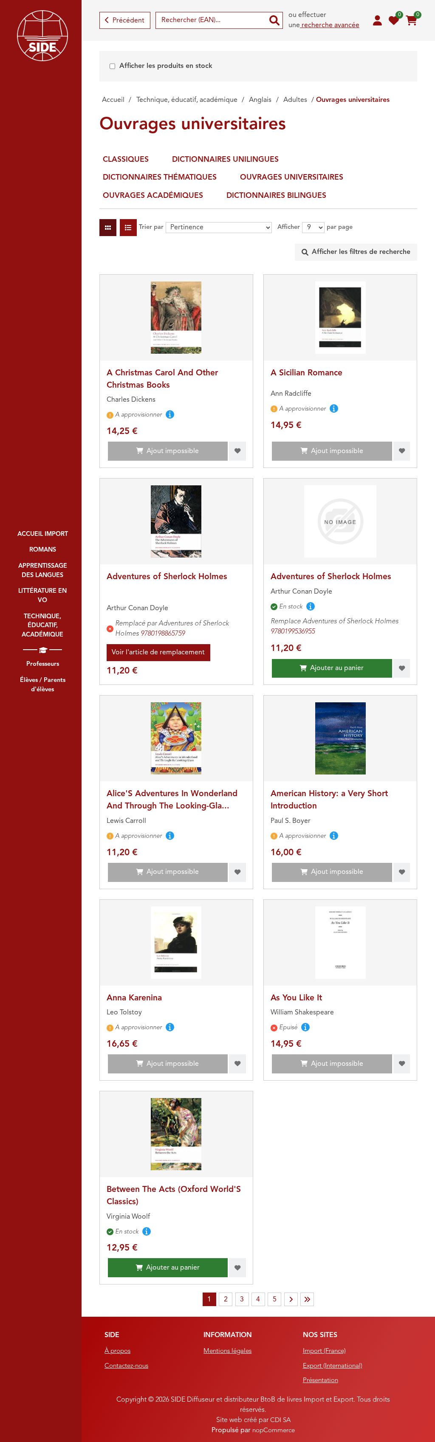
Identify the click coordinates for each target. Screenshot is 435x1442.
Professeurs (42, 664)
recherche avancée (329, 25)
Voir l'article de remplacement (158, 652)
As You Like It (296, 998)
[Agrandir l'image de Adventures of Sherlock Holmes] (176, 521)
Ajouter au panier (337, 668)
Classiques (126, 159)
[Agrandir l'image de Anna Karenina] (176, 943)
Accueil (113, 100)
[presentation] (356, 252)
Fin (307, 1299)
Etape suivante (291, 1299)
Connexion (377, 20)
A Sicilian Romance (306, 373)
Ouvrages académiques (153, 196)
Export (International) (332, 1366)
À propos (117, 1351)
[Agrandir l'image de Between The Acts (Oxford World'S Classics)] (176, 1134)
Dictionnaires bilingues (276, 196)
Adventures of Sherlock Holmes (167, 577)
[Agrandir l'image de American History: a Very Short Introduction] (340, 738)
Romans (42, 550)
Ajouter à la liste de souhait (237, 451)
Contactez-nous (126, 1366)
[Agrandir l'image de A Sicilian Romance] (340, 318)
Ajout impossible (173, 451)
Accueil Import (42, 534)
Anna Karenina (134, 998)
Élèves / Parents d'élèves (42, 685)
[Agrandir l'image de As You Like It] (340, 943)
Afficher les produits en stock (165, 66)
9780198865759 (163, 634)
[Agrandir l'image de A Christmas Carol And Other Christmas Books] (176, 318)
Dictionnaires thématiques (160, 177)
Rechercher (274, 20)
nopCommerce (273, 1431)
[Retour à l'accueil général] (42, 35)
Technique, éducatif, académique (42, 626)
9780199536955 (293, 631)
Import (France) (324, 1351)
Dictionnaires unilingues (225, 159)
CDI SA (280, 1420)
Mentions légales (227, 1351)
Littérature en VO (42, 596)
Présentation (320, 1380)
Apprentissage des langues (42, 571)
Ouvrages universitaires (291, 177)
